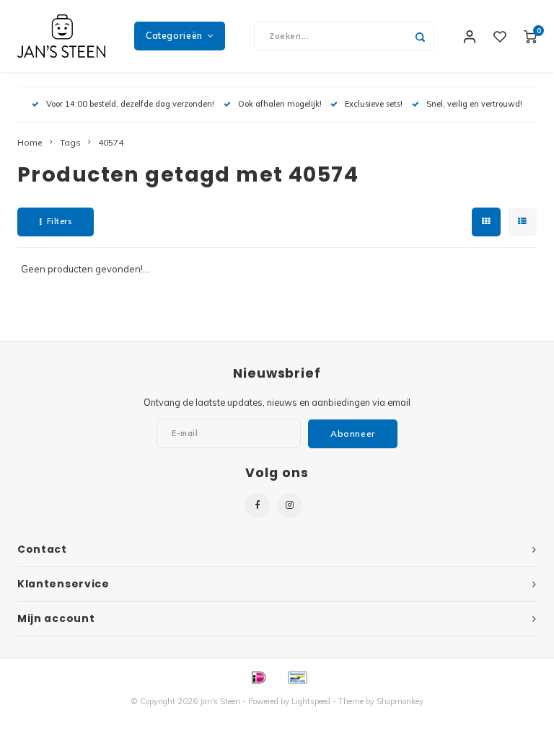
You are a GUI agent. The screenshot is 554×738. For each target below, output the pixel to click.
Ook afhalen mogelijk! (280, 104)
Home (30, 142)
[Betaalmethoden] (257, 676)
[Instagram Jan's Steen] (289, 505)
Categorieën (174, 35)
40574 (110, 142)
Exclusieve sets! (374, 104)
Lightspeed (310, 701)
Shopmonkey (400, 701)
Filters (59, 221)
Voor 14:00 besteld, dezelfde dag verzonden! (130, 104)
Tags (70, 142)
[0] (530, 36)
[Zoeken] (419, 36)
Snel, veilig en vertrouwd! (474, 104)
